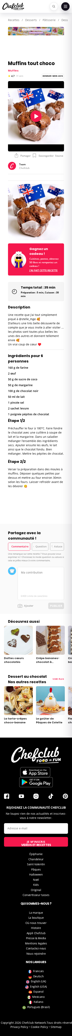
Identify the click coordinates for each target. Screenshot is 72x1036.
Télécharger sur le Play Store (36, 782)
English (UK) (38, 981)
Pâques (36, 869)
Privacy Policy (19, 1027)
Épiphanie (35, 854)
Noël (36, 880)
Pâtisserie (49, 20)
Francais (38, 971)
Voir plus (58, 679)
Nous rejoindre (36, 953)
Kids (36, 885)
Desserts (31, 20)
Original (36, 890)
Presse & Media (36, 938)
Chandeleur (36, 859)
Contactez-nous (36, 948)
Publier (56, 606)
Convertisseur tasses (36, 895)
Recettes (13, 20)
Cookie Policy (39, 1027)
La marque (36, 913)
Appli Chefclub (36, 933)
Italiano (38, 1002)
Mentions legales (36, 943)
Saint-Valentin (36, 864)
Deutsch (38, 976)
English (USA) (38, 986)
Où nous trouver (36, 923)
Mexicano (38, 997)
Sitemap (56, 1027)
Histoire (36, 928)
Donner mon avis (53, 76)
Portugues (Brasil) (38, 1007)
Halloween (36, 874)
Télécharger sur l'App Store (35, 772)
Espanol (38, 991)
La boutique (36, 918)
